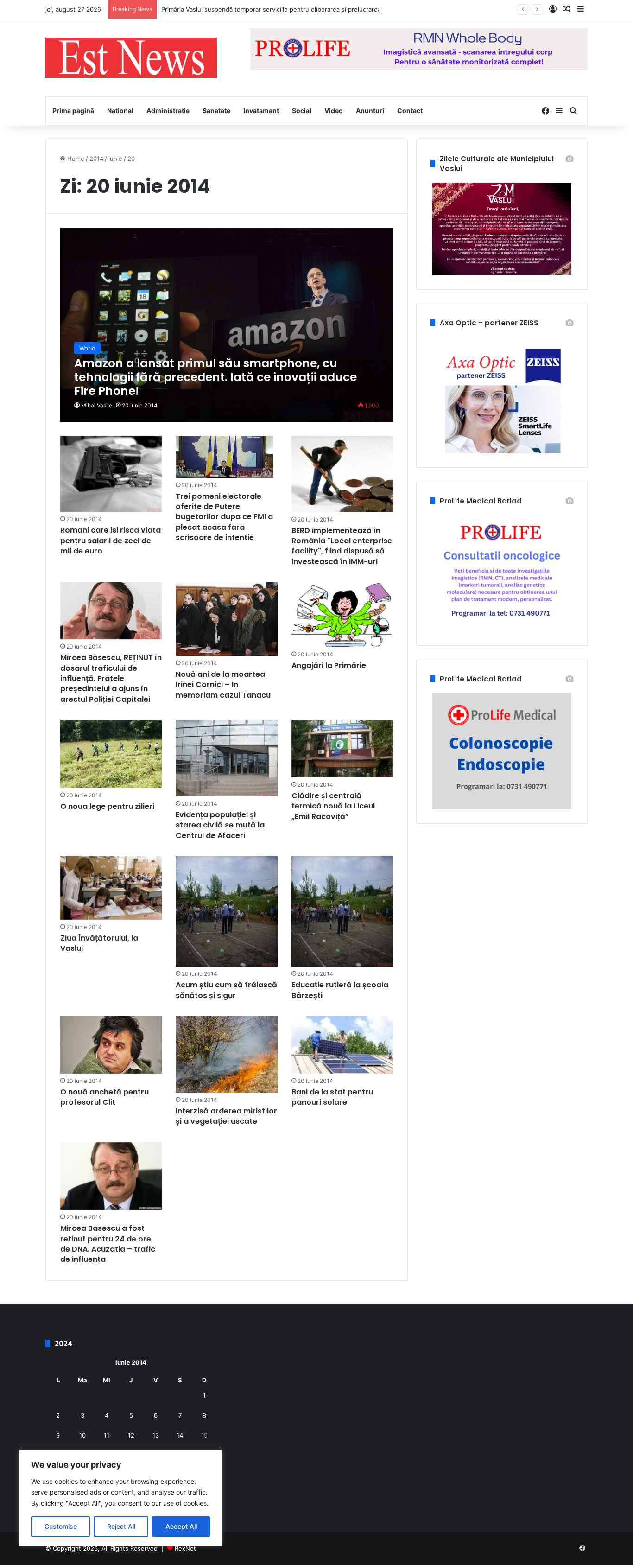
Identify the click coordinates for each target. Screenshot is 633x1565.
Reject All (121, 1526)
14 (180, 1435)
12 (131, 1435)
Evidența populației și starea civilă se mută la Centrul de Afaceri (220, 825)
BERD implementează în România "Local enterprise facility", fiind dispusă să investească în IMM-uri (341, 546)
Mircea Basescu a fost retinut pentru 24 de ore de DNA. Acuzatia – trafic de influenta (107, 1244)
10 (82, 1435)
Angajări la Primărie (328, 665)
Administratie (168, 111)
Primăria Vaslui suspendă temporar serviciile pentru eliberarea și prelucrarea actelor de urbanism (300, 9)
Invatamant (261, 111)
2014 (96, 158)
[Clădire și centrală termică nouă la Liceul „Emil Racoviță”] (342, 748)
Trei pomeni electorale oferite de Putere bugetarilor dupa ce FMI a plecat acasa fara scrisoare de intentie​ (224, 517)
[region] (120, 1498)
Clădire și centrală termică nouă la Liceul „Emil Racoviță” (333, 806)
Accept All (181, 1526)
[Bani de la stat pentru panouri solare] (342, 1045)
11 (106, 1435)
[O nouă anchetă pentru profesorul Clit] (111, 1045)
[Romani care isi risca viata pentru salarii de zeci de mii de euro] (111, 474)
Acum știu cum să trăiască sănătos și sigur (226, 990)
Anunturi (370, 111)
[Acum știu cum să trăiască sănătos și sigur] (227, 911)
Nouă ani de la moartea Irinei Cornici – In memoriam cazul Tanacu (223, 684)
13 (155, 1435)
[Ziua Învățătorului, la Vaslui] (111, 888)
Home (74, 158)
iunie (115, 158)
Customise (60, 1526)
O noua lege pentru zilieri (107, 806)
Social (301, 111)
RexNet (185, 1548)
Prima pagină (73, 111)
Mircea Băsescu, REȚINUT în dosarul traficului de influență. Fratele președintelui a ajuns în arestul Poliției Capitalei (111, 678)
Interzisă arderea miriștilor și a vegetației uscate (226, 1116)
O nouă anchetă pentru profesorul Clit (104, 1097)
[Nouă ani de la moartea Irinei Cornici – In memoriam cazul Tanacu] (227, 619)
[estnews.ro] (131, 58)
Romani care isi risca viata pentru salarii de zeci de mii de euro (110, 540)
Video (333, 111)
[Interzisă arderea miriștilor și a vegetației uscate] (227, 1054)
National (120, 111)
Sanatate (216, 111)
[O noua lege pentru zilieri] (111, 754)
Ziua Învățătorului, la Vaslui (99, 943)
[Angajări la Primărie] (342, 614)
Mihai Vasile (96, 405)
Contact (410, 111)
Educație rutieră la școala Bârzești (339, 990)
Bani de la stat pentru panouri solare (332, 1097)
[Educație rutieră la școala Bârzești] (342, 911)
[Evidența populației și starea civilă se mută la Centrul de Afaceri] (227, 758)
